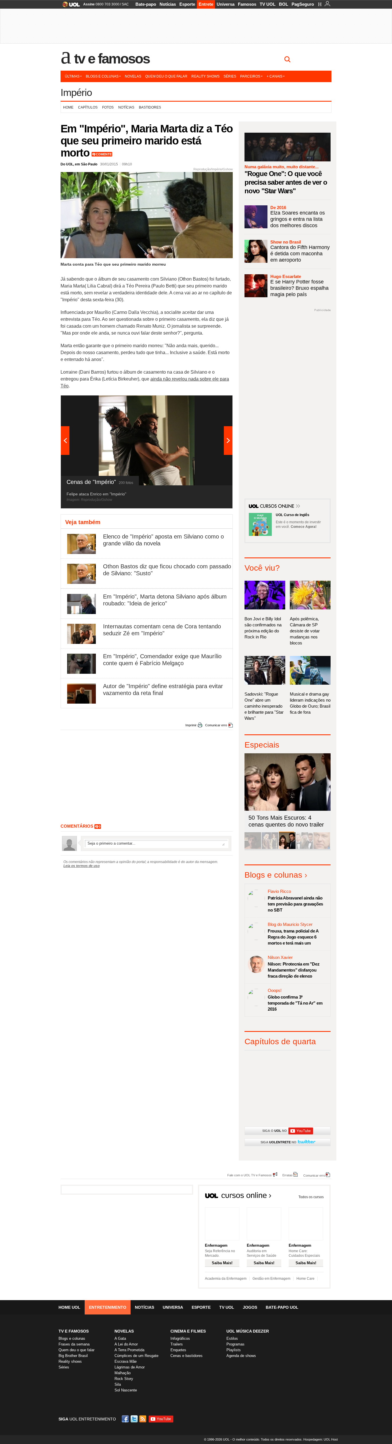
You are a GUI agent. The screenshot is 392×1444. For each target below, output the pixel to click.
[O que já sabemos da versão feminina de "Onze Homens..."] (270, 848)
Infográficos (180, 1338)
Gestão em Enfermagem (271, 1279)
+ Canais (274, 76)
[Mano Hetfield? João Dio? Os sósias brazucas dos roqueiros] (321, 848)
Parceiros (250, 76)
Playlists (233, 1350)
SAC (125, 4)
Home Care (305, 1279)
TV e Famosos (112, 58)
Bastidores (150, 107)
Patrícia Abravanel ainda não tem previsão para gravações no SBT (295, 903)
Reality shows (205, 76)
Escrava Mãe (126, 1361)
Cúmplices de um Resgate (136, 1356)
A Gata (120, 1338)
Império (76, 92)
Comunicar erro (216, 725)
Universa (225, 4)
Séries (230, 76)
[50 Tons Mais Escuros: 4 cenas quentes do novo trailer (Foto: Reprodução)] (287, 848)
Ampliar (214, 403)
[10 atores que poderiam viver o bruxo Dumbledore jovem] (304, 848)
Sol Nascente (126, 1390)
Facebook (126, 1418)
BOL (283, 4)
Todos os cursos (311, 1197)
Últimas (72, 76)
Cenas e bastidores (186, 1356)
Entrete (206, 4)
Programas (235, 1344)
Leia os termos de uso (81, 866)
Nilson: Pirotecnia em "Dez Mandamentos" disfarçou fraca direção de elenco (293, 970)
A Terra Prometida (129, 1350)
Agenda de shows (241, 1356)
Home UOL (69, 1307)
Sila (118, 1384)
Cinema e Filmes (188, 1331)
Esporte (187, 4)
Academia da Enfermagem (226, 1279)
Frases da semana (74, 1344)
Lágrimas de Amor (130, 1367)
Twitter (134, 1418)
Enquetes (178, 1350)
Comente (104, 154)
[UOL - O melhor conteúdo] (69, 6)
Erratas (287, 1175)
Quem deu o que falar (166, 76)
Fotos (108, 107)
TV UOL (267, 4)
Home (68, 107)
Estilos (232, 1338)
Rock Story (124, 1379)
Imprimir (191, 725)
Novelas (133, 76)
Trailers (176, 1344)
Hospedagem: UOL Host (320, 1439)
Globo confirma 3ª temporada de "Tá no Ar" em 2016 (295, 1003)
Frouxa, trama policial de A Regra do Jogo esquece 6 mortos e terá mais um (293, 936)
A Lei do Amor (126, 1344)
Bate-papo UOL (282, 1307)
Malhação (123, 1373)
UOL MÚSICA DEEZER (247, 1331)
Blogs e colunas (102, 76)
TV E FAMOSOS (74, 1331)
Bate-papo (145, 4)
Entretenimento (107, 1307)
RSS (143, 1418)
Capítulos (88, 107)
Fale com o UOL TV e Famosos (249, 1175)
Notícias (168, 4)
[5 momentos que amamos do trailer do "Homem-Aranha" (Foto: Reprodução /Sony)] (252, 848)
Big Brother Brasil (73, 1356)
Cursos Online (277, 506)
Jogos (250, 1307)
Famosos (247, 4)
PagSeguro (303, 4)
